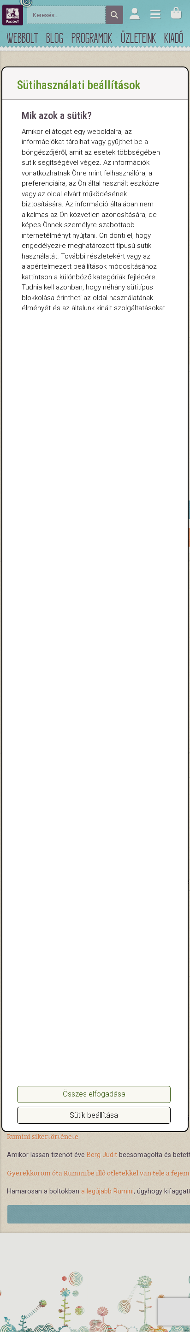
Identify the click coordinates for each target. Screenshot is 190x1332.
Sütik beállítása (94, 1115)
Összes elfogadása (94, 1094)
